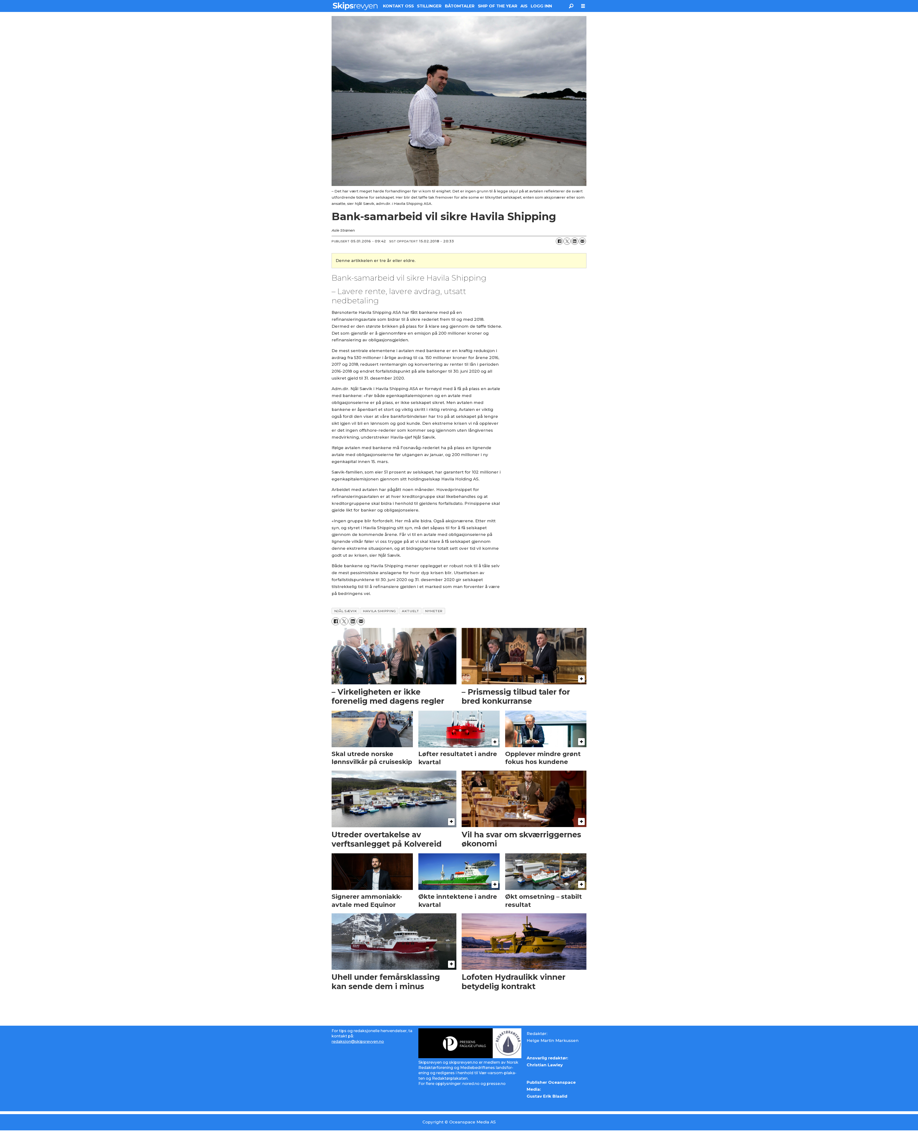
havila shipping (379, 611)
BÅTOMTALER (460, 6)
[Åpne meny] (583, 6)
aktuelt (410, 611)
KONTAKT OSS (398, 6)
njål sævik (345, 611)
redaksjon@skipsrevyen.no (358, 1041)
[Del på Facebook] (559, 241)
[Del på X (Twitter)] (567, 241)
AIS (523, 6)
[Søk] (571, 6)
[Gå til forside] (355, 6)
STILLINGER (429, 6)
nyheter (434, 611)
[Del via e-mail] (582, 241)
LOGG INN (541, 6)
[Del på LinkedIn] (574, 241)
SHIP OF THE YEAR (497, 6)
